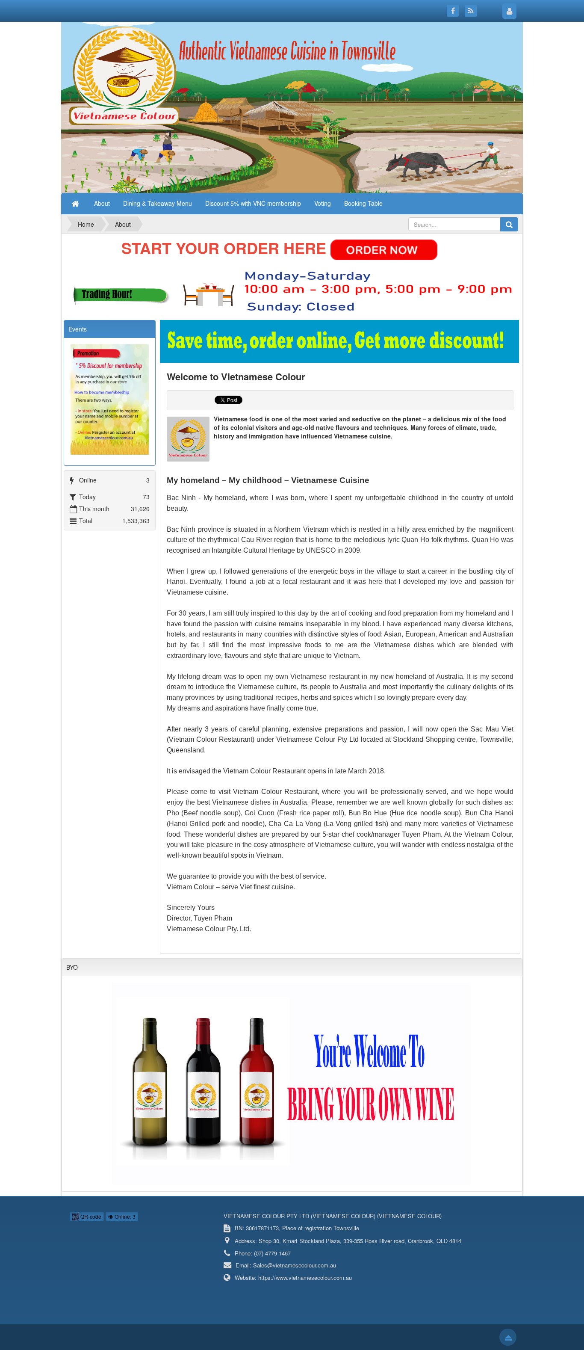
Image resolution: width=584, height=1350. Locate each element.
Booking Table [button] (363, 203)
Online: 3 (124, 1216)
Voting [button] (322, 203)
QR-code (90, 1216)
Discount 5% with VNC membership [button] (253, 203)
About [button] (102, 203)
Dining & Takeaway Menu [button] (157, 203)
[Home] (76, 203)
